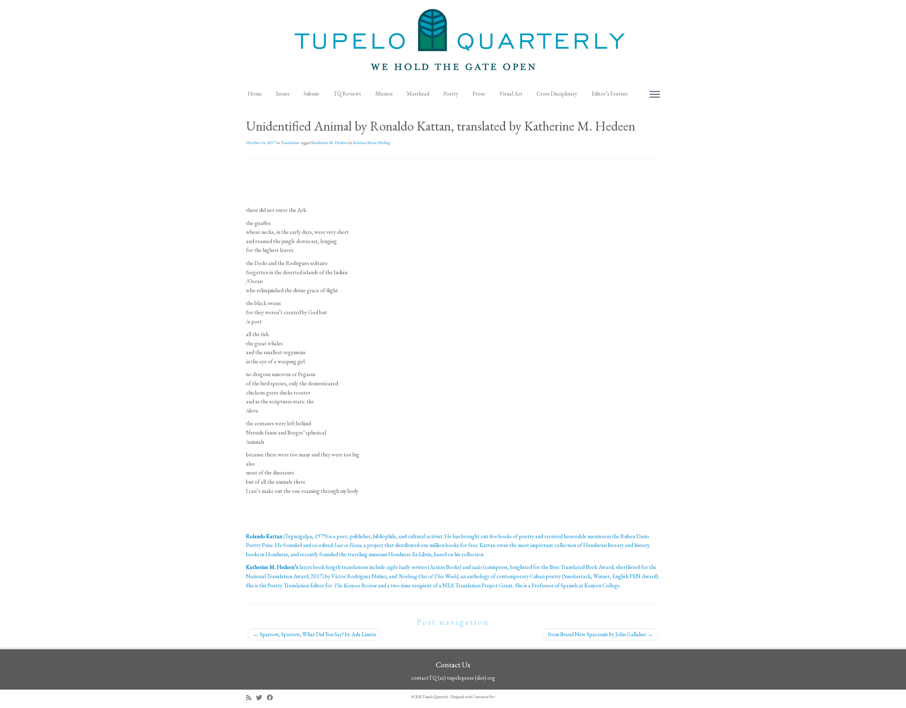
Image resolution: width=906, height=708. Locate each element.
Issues (282, 93)
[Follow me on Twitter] (261, 697)
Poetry (450, 93)
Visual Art (510, 93)
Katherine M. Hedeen (330, 142)
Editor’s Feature (609, 93)
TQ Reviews (347, 93)
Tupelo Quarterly (435, 696)
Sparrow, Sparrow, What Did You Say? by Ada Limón (314, 634)
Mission (383, 93)
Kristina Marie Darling (371, 142)
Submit (311, 93)
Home (255, 93)
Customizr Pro (483, 696)
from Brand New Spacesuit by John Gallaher (600, 634)
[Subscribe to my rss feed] (251, 697)
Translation (290, 142)
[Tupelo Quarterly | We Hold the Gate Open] (453, 43)
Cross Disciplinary (557, 93)
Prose (478, 93)
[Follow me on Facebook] (272, 697)
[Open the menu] (654, 95)
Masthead (418, 93)
